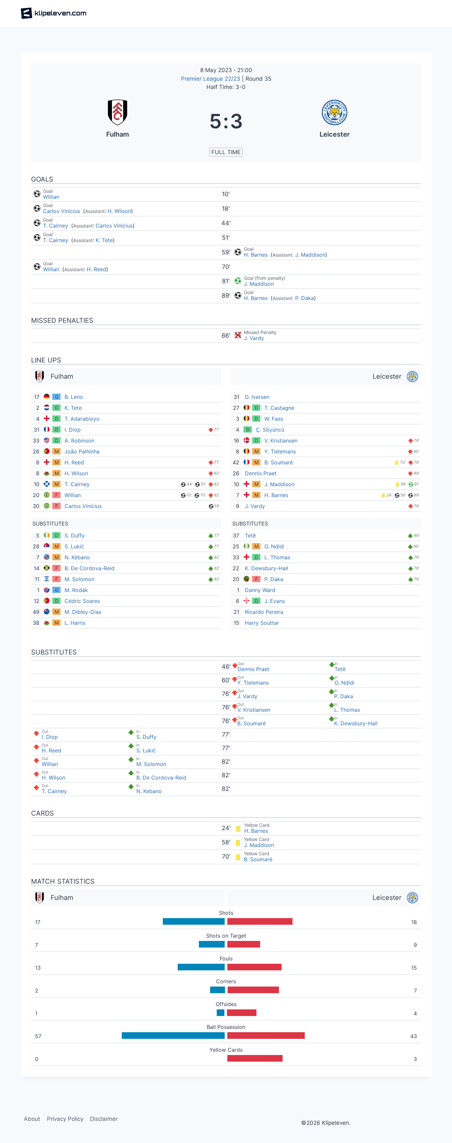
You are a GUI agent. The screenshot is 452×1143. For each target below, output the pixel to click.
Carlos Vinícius (62, 211)
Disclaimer (103, 1119)
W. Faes (273, 418)
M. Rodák (76, 590)
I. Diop (73, 429)
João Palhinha (82, 451)
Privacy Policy (65, 1119)
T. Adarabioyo (82, 418)
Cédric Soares (82, 601)
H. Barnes (256, 254)
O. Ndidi (274, 546)
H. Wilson (119, 211)
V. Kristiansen (280, 440)
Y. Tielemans (280, 451)
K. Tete (104, 240)
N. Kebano (77, 557)
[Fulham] (117, 121)
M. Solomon (79, 579)
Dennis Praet (261, 473)
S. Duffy (75, 535)
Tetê (250, 535)
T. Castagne (279, 407)
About (32, 1119)
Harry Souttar (262, 622)
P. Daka (304, 298)
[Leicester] (334, 121)
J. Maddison (310, 254)
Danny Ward (260, 590)
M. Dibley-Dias (83, 612)
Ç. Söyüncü (270, 429)
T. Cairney (56, 225)
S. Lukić (74, 546)
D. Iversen (257, 397)
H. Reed (96, 269)
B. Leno (74, 397)
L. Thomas (277, 557)
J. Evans (274, 601)
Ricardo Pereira (264, 612)
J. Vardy (254, 338)
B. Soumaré (278, 462)
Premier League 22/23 (211, 78)
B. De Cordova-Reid (89, 568)
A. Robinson (79, 440)
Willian (51, 196)
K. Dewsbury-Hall (266, 568)
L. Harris (75, 622)
